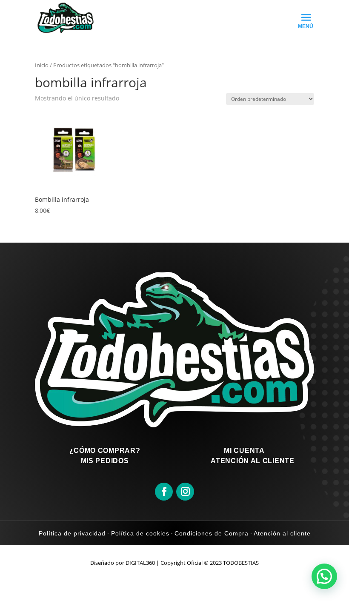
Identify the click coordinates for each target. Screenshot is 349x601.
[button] (324, 576)
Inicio (42, 65)
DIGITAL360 (140, 563)
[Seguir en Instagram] (185, 492)
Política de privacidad (72, 533)
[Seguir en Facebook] (164, 492)
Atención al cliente (281, 533)
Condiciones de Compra (211, 533)
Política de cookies (139, 533)
